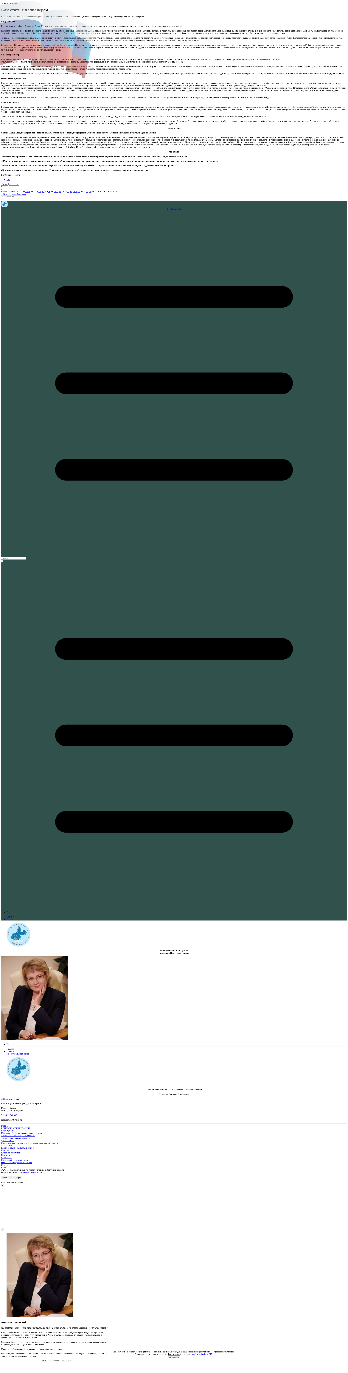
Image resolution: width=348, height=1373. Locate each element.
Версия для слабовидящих (15, 194)
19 (74, 191)
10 (49, 191)
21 (79, 191)
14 (60, 191)
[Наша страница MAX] (1, 199)
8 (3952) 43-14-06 (9, 1115)
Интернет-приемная (10, 1153)
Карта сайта (6, 1157)
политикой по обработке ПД (199, 1354)
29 (26, 191)
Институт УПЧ (8, 1131)
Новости (16, 175)
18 (71, 191)
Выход (10, 919)
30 (29, 191)
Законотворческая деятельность (15, 1138)
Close (4, 1178)
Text (8, 179)
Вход (3, 1167)
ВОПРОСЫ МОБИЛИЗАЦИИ (15, 1128)
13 (57, 191)
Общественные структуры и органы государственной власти (29, 1143)
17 (68, 191)
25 (90, 191)
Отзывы (5, 1165)
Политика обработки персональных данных (21, 1133)
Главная (4, 1126)
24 (87, 191)
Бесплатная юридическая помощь (16, 1162)
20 (76, 191)
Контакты (5, 1155)
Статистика (6, 1145)
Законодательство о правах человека (18, 1135)
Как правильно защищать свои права (18, 1148)
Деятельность (7, 1140)
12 (55, 191)
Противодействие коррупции (14, 1160)
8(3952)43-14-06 (174, 209)
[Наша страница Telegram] (3, 199)
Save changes (15, 1178)
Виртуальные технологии (30, 1172)
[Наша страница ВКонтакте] (5, 199)
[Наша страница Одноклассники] (7, 199)
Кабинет (10, 917)
